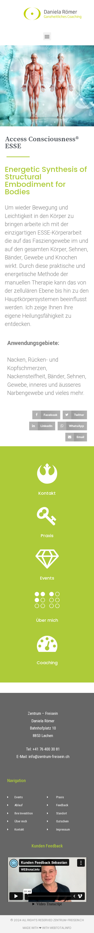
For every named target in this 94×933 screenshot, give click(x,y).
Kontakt (47, 493)
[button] (47, 36)
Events (47, 578)
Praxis (47, 536)
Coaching (47, 663)
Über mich (47, 620)
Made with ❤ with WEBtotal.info (47, 928)
